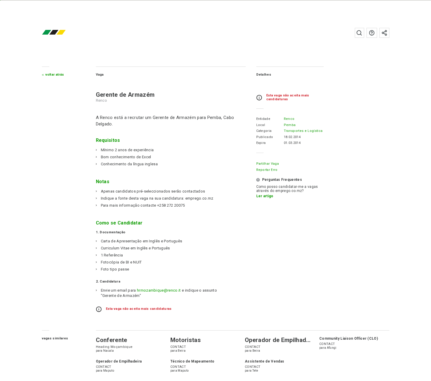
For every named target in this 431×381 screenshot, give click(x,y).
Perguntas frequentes (371, 33)
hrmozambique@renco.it (159, 290)
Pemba (290, 125)
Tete (255, 370)
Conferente (111, 339)
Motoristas (185, 339)
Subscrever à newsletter (384, 33)
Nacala (108, 350)
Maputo (108, 370)
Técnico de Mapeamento (192, 361)
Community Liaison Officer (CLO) (348, 338)
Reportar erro (267, 170)
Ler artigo (265, 196)
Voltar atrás (54, 74)
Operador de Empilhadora (280, 339)
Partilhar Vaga (267, 164)
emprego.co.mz (62, 33)
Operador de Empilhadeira (119, 361)
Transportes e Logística (303, 131)
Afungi (332, 347)
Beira (182, 350)
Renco (289, 119)
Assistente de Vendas (264, 361)
